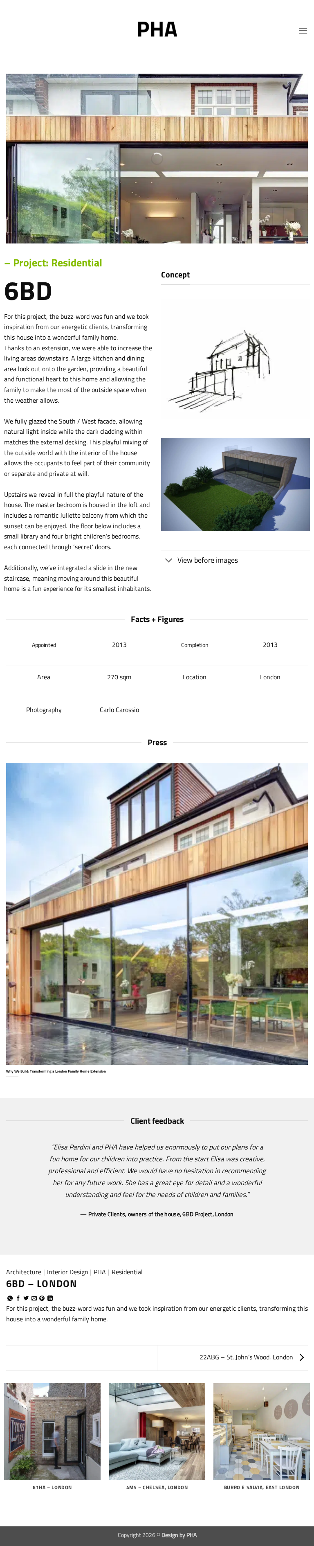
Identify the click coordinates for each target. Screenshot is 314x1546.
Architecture (23, 1272)
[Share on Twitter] (26, 1299)
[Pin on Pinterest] (42, 1299)
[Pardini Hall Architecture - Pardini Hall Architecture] (157, 30)
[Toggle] (169, 561)
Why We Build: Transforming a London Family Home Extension (56, 1071)
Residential (127, 1272)
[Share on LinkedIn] (50, 1299)
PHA (100, 1272)
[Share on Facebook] (18, 1299)
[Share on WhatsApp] (10, 1299)
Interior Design (67, 1272)
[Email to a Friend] (34, 1299)
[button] (303, 30)
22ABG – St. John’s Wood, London (247, 1357)
